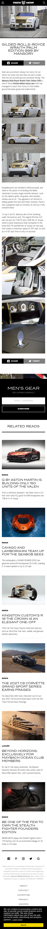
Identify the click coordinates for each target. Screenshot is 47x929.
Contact (23, 890)
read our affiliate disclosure (20, 876)
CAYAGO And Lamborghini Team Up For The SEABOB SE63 (23, 551)
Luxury (6, 746)
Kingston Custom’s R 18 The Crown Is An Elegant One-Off (22, 619)
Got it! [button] (23, 925)
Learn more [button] (17, 920)
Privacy (23, 899)
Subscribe (23, 409)
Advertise (23, 895)
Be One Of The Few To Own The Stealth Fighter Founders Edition (22, 827)
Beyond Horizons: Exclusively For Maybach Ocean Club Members (23, 756)
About (24, 886)
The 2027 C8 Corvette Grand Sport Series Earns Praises (23, 686)
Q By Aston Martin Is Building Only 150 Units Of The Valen (22, 483)
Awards (23, 904)
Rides (5, 475)
